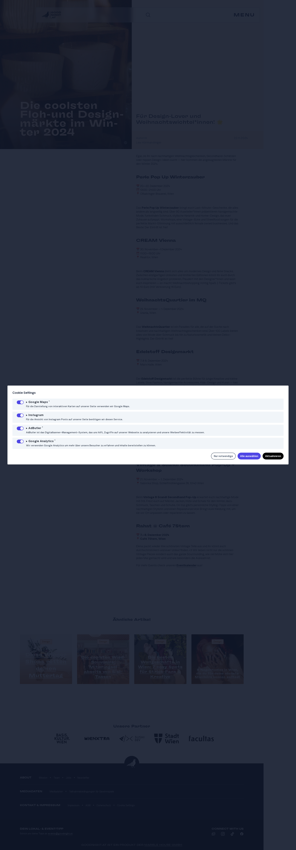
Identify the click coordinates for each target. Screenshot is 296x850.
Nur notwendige (223, 456)
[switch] (20, 402)
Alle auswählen (249, 456)
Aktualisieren (273, 456)
